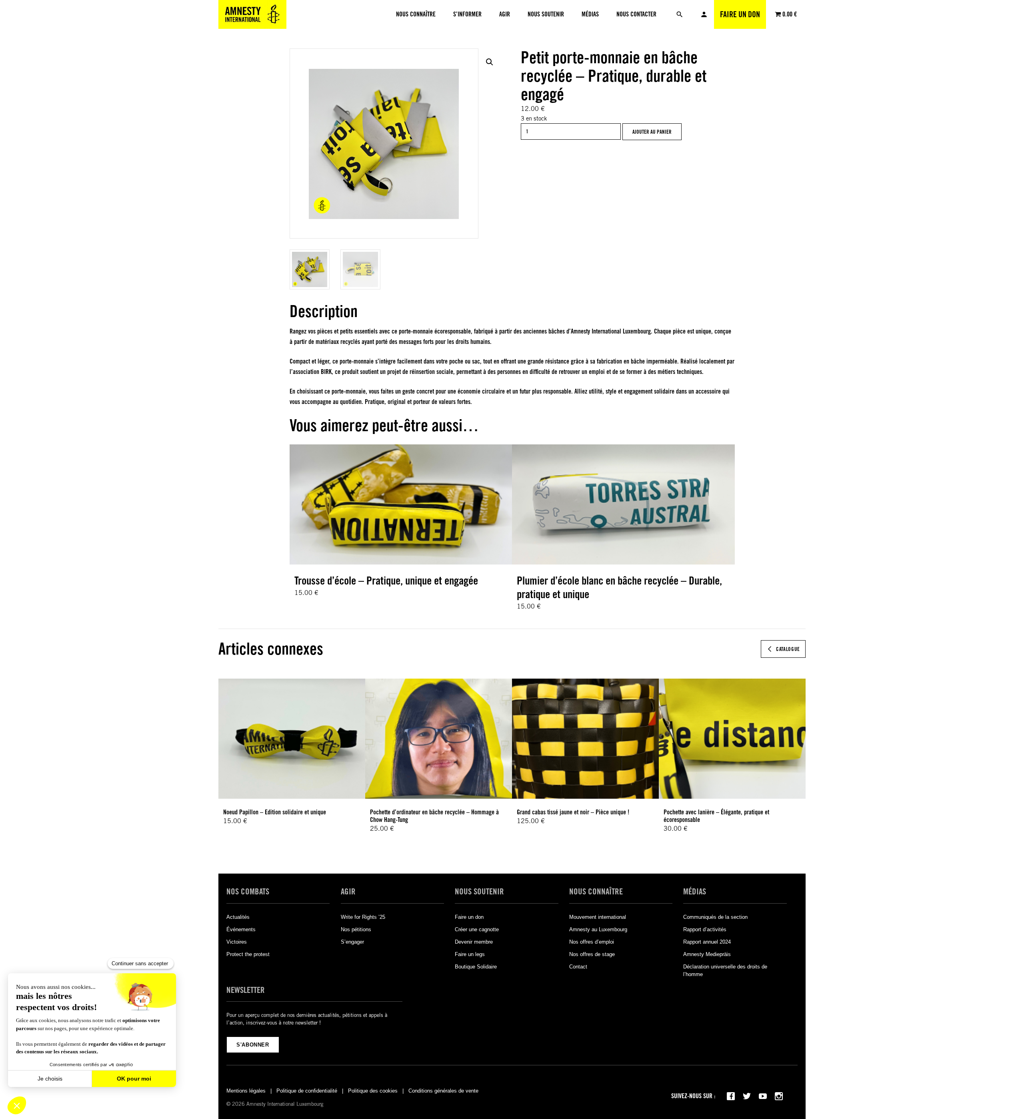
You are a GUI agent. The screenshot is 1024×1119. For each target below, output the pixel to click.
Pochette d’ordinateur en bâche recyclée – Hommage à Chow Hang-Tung (434, 816)
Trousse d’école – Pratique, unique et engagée (386, 580)
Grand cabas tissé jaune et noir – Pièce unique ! (573, 812)
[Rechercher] (679, 14)
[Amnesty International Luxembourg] (252, 14)
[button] (489, 62)
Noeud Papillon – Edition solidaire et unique (274, 812)
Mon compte (704, 14)
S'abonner (252, 1045)
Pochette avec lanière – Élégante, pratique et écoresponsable (716, 816)
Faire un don (740, 14)
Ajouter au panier (652, 132)
